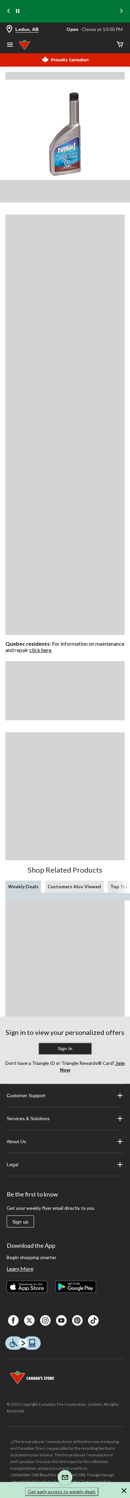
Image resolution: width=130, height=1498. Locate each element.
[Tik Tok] (93, 1320)
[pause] (17, 11)
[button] (124, 1491)
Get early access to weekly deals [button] (62, 1491)
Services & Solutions (28, 1118)
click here (40, 650)
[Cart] (120, 45)
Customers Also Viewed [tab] (74, 886)
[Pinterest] (77, 1320)
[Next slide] (121, 11)
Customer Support (26, 1095)
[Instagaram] (45, 1320)
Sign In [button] (65, 1048)
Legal (12, 1164)
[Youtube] (61, 1320)
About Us (16, 1141)
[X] (29, 1320)
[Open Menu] (10, 45)
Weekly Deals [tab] (23, 886)
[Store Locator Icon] (9, 29)
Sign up (20, 1221)
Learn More (20, 1268)
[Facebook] (13, 1320)
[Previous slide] (8, 11)
